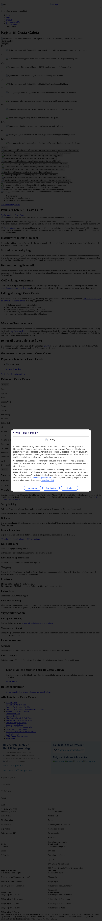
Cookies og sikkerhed (41, 478)
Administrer (51, 488)
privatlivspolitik (47, 480)
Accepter (32, 488)
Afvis (69, 488)
